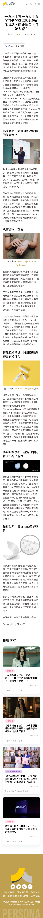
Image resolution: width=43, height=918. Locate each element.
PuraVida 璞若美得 (24, 388)
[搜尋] (35, 4)
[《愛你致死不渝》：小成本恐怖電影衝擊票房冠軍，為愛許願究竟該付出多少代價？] (21, 698)
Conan (18, 34)
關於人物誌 (8, 892)
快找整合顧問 (21, 904)
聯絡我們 (12, 895)
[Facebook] (13, 886)
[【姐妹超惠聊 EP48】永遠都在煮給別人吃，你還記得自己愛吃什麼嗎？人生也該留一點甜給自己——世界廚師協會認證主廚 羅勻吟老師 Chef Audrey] (21, 748)
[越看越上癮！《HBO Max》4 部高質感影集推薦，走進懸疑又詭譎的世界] (21, 798)
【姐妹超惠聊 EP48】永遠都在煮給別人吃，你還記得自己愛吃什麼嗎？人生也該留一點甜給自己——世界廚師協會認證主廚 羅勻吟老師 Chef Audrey (21, 781)
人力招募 (35, 895)
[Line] (30, 886)
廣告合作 (24, 895)
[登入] (31, 4)
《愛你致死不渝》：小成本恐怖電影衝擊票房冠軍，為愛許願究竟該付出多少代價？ (21, 728)
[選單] (39, 4)
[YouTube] (24, 886)
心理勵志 (9, 671)
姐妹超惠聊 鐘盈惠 (13, 771)
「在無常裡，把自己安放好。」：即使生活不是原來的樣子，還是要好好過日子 (21, 678)
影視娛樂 (9, 721)
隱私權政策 (22, 892)
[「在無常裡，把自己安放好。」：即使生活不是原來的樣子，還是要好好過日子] (21, 648)
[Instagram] (18, 886)
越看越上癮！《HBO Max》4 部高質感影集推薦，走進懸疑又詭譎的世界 (21, 828)
